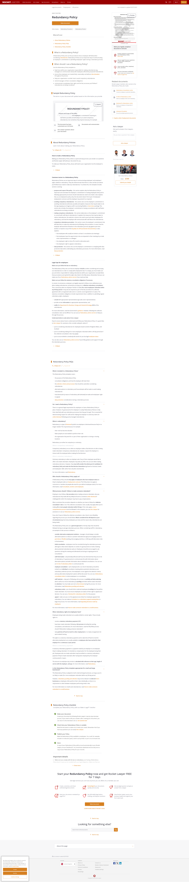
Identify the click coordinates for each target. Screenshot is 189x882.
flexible (64, 539)
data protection (59, 400)
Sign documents (46, 2)
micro (97, 679)
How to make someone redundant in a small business (83, 607)
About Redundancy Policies (62, 40)
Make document (65, 23)
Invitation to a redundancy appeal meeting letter (85, 599)
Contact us (98, 863)
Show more (77, 765)
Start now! (120, 56)
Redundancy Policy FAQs (62, 43)
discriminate (80, 584)
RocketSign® (91, 786)
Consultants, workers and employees (73, 487)
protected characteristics (89, 228)
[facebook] (114, 863)
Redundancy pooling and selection (74, 586)
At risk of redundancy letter (64, 564)
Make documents (27, 2)
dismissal (68, 424)
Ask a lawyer (36, 2)
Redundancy (71, 472)
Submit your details (125, 182)
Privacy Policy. (16, 866)
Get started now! (82, 720)
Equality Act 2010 (76, 228)
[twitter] (117, 863)
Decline (15, 873)
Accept (15, 869)
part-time (57, 539)
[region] (15, 868)
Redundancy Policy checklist (63, 47)
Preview (132, 15)
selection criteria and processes (66, 384)
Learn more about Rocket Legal (94, 808)
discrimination (95, 74)
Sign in (176, 2)
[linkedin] (120, 863)
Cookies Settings (15, 877)
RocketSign (80, 871)
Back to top (79, 696)
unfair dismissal (57, 417)
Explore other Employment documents (125, 118)
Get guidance (55, 2)
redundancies (64, 57)
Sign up (184, 2)
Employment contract (74, 482)
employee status (93, 336)
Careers (80, 869)
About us (63, 2)
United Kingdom (68, 864)
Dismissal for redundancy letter (77, 594)
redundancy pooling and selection (67, 679)
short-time (91, 206)
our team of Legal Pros (126, 73)
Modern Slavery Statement (102, 865)
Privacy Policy (81, 865)
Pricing (69, 2)
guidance (80, 310)
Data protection (58, 251)
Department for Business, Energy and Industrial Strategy (76, 305)
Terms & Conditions (83, 867)
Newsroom (98, 867)
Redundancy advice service (68, 277)
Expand (98, 104)
